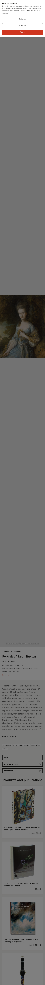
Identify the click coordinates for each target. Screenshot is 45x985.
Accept (22, 32)
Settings (22, 19)
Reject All (22, 26)
